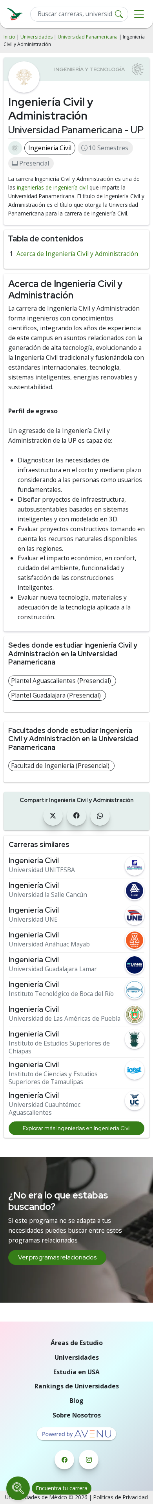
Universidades (36, 36)
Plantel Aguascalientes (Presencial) (61, 680)
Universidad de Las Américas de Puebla (64, 1018)
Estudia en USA (76, 1372)
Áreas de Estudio (77, 1342)
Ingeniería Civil (49, 148)
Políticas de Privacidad (120, 1497)
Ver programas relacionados (57, 1257)
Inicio (9, 36)
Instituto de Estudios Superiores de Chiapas (59, 1047)
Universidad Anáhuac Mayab (49, 944)
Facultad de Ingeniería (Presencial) (60, 765)
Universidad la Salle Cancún (48, 894)
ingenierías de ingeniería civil (52, 187)
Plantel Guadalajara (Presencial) (56, 695)
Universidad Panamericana (88, 36)
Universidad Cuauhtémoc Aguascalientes (44, 1108)
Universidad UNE (33, 919)
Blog (76, 1400)
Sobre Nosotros (77, 1415)
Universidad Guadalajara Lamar (53, 969)
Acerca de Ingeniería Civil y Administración (77, 253)
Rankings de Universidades (77, 1386)
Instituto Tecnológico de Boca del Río (61, 994)
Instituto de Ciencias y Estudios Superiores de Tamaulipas (53, 1078)
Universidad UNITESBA (42, 870)
